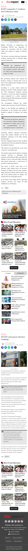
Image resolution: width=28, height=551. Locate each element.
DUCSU (7, 456)
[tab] (7, 273)
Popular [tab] (21, 273)
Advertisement (17, 541)
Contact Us (8, 541)
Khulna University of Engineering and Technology (11, 192)
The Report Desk (11, 15)
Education (3, 6)
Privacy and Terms (17, 538)
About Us (7, 538)
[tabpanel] (14, 299)
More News (14, 268)
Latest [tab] (8, 273)
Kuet (6, 188)
